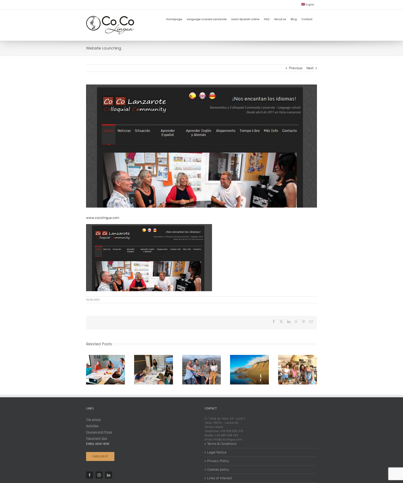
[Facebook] (89, 475)
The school (93, 419)
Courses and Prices (99, 432)
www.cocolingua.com (102, 218)
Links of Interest (219, 478)
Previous (295, 68)
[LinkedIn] (108, 475)
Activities (92, 426)
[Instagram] (99, 475)
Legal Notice (216, 452)
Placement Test (96, 438)
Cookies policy (218, 469)
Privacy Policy (218, 461)
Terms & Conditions (222, 444)
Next (310, 68)
